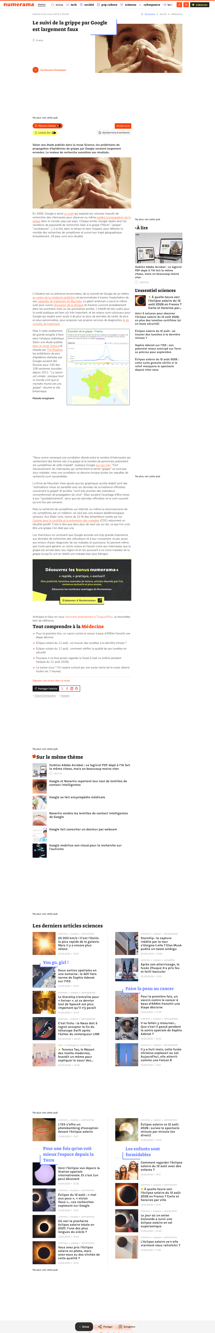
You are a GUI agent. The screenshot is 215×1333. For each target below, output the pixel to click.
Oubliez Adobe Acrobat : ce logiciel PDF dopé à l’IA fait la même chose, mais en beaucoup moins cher (89, 767)
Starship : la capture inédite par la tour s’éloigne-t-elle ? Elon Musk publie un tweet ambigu (161, 943)
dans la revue (46, 346)
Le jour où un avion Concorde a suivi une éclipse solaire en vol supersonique (156, 1221)
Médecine (176, 14)
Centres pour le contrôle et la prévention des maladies (66, 520)
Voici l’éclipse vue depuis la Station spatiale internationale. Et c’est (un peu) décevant (79, 1173)
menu (41, 4)
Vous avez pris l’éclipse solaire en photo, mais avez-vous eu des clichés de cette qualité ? (79, 1252)
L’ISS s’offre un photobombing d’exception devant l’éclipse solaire (78, 1128)
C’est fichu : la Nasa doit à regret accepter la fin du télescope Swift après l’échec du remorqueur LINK (79, 1028)
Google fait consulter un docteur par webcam (83, 829)
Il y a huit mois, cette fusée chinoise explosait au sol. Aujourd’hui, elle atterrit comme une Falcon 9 (161, 1055)
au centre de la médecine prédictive (54, 297)
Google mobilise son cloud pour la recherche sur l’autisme (85, 847)
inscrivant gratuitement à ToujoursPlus (89, 617)
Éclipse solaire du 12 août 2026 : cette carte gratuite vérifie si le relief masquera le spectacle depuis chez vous (157, 364)
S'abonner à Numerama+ (79, 600)
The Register (55, 350)
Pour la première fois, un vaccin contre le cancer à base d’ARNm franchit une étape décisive (160, 1002)
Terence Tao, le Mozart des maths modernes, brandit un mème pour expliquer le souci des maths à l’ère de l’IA (76, 1055)
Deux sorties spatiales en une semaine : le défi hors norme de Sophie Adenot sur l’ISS (77, 976)
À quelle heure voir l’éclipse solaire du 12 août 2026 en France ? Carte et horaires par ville (164, 302)
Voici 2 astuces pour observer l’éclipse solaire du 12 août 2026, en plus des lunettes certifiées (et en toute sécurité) (158, 318)
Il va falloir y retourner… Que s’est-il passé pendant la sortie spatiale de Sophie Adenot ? (161, 1028)
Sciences (150, 14)
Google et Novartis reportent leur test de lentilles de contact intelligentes (88, 783)
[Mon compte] (179, 4)
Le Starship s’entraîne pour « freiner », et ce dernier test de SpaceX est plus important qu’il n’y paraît (78, 1002)
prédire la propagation (111, 217)
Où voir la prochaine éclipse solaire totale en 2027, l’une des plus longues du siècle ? (76, 1226)
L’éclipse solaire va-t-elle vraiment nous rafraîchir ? (160, 1243)
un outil (69, 213)
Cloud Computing (45, 695)
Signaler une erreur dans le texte (51, 680)
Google (65, 695)
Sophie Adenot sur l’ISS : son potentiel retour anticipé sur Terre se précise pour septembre (158, 348)
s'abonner (201, 4)
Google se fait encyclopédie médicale (77, 797)
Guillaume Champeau (53, 69)
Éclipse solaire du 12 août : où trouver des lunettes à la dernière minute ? (81, 643)
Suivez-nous (123, 125)
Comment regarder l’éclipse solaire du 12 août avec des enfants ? (161, 1166)
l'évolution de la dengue (68, 305)
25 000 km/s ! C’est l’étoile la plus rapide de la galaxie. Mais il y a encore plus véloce (78, 943)
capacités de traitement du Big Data (60, 301)
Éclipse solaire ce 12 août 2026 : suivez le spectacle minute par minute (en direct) (160, 1130)
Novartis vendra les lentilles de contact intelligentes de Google (88, 815)
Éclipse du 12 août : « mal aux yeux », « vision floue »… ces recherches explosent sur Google (77, 1200)
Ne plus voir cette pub (45, 117)
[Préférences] (186, 4)
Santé (163, 14)
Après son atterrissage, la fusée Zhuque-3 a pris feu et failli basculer (160, 968)
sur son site (103, 465)
